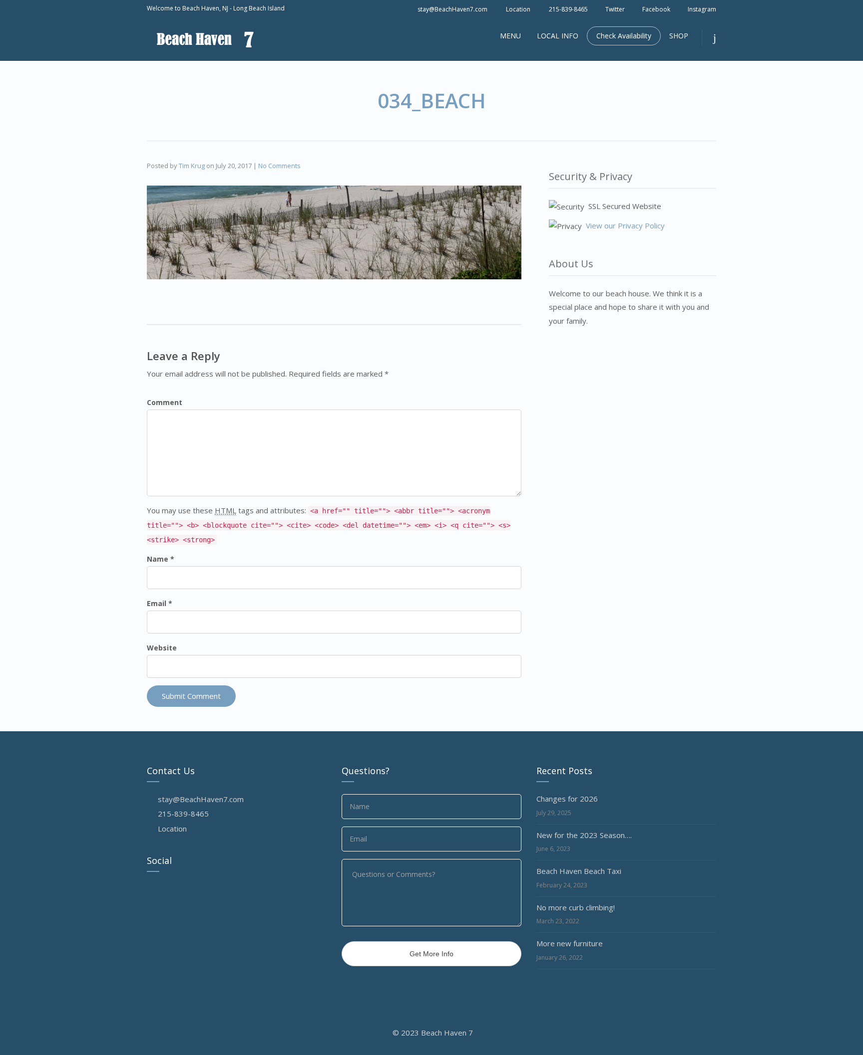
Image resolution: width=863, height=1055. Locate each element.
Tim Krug (192, 165)
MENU (510, 35)
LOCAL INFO (557, 35)
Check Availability (623, 35)
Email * (159, 603)
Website (162, 647)
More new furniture (569, 943)
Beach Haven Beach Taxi (578, 871)
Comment (164, 402)
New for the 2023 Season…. (584, 835)
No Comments (279, 165)
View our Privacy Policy (625, 225)
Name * (160, 559)
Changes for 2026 (567, 799)
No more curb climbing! (575, 907)
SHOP (678, 35)
